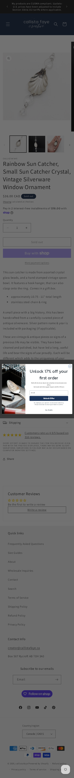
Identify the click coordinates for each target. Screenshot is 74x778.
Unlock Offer (48, 398)
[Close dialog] (69, 366)
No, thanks (48, 410)
